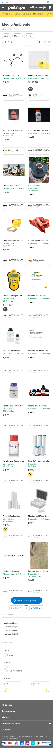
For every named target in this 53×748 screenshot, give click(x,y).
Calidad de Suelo (12, 634)
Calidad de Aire (11, 630)
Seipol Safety (13, 150)
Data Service (38, 95)
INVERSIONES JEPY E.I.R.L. (16, 95)
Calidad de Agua (11, 627)
